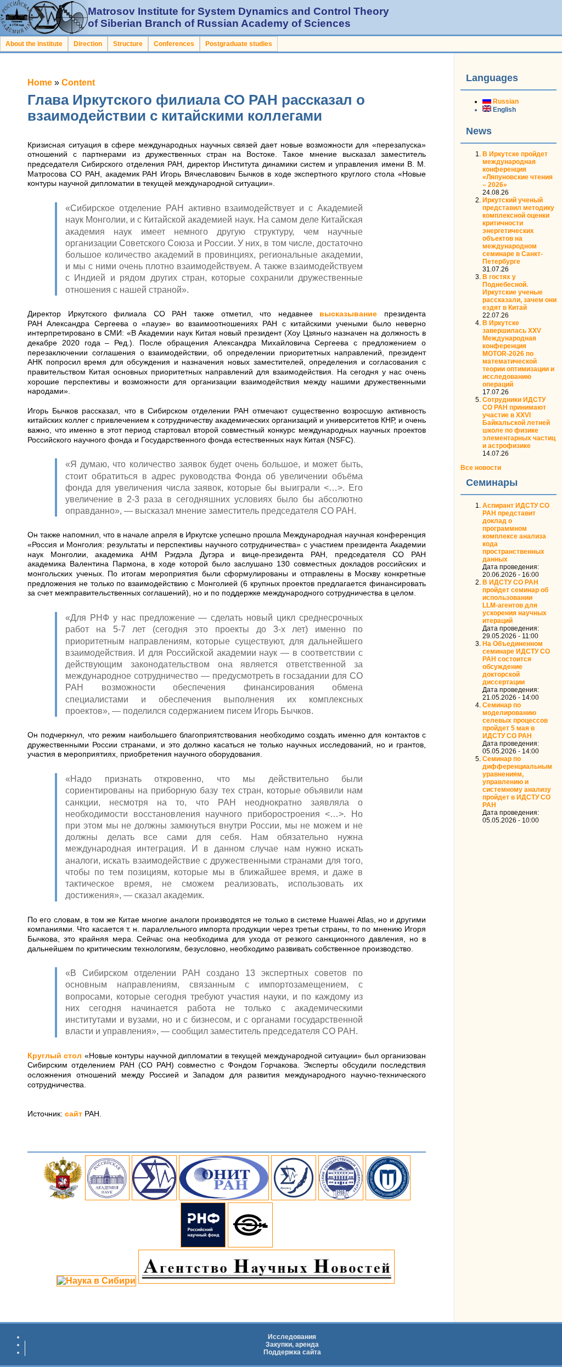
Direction (88, 44)
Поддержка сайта (292, 1352)
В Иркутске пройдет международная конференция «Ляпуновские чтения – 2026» (517, 169)
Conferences (174, 44)
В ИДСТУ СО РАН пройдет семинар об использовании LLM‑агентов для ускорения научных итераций (515, 601)
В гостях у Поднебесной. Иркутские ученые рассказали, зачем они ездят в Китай (519, 292)
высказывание (348, 314)
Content (78, 82)
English (503, 110)
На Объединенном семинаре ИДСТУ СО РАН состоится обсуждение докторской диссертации (516, 663)
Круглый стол (54, 1056)
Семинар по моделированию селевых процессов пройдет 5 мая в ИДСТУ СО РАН (515, 720)
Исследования (292, 1337)
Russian (505, 101)
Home (39, 82)
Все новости (480, 468)
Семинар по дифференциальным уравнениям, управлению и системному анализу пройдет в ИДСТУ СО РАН (517, 782)
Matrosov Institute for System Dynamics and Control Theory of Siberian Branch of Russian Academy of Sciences (238, 17)
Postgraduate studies (238, 44)
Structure (128, 44)
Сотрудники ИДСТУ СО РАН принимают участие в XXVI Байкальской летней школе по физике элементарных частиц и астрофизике (518, 423)
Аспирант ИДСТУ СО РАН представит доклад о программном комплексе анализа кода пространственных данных (515, 532)
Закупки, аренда (292, 1344)
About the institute (34, 44)
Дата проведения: (510, 567)
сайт (73, 1114)
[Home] (44, 31)
